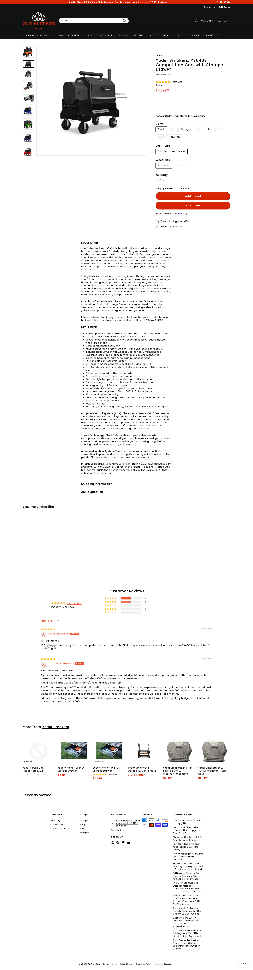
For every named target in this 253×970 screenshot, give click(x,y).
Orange (185, 129)
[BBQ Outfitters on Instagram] (112, 842)
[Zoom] (91, 100)
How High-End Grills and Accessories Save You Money (186, 846)
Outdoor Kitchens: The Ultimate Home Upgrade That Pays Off (187, 830)
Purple (221, 129)
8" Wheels (164, 165)
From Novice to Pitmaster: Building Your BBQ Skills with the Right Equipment (187, 933)
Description (89, 243)
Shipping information (96, 484)
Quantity (162, 175)
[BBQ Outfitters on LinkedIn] (128, 842)
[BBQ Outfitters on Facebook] (117, 842)
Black (161, 129)
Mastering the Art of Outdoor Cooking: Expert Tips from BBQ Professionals (186, 922)
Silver (198, 129)
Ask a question (92, 492)
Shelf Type (163, 145)
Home (159, 55)
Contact (212, 35)
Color (159, 123)
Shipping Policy (143, 964)
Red (210, 129)
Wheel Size (163, 160)
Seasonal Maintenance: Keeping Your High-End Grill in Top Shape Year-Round (188, 866)
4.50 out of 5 (74, 603)
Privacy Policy (110, 964)
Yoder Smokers (55, 726)
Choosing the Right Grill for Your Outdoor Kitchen (188, 838)
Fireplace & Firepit (99, 35)
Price (159, 85)
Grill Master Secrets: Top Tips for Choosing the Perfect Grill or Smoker (186, 876)
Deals (179, 35)
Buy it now (193, 205)
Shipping (160, 188)
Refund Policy (126, 964)
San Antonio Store (60, 828)
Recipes (84, 832)
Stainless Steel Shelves (171, 151)
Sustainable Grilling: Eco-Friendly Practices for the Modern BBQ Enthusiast (187, 910)
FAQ (82, 824)
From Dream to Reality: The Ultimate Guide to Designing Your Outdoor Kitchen (186, 944)
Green (162, 137)
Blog (82, 828)
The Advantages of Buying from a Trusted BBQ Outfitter (188, 856)
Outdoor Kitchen (66, 35)
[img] (48, 629)
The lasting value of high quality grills (187, 822)
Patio (123, 35)
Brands (139, 35)
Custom (176, 137)
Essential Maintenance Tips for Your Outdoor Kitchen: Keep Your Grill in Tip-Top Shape (187, 900)
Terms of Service (162, 964)
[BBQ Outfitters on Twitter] (123, 842)
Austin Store (57, 824)
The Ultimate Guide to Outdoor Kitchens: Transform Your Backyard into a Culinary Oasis (187, 887)
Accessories (159, 35)
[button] (163, 82)
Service (194, 35)
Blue (172, 129)
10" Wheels (181, 165)
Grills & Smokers (35, 35)
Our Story (55, 820)
